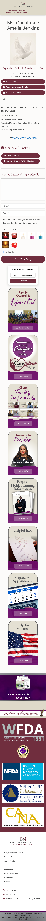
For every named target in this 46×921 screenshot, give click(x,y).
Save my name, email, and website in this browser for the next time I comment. (21, 221)
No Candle (9, 252)
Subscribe (23, 281)
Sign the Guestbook (13, 92)
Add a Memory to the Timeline (17, 87)
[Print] (4, 99)
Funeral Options (10, 857)
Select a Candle (10, 229)
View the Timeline (15, 156)
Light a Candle (11, 81)
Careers (7, 882)
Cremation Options (11, 861)
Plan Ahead (8, 869)
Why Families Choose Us (13, 853)
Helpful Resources (11, 874)
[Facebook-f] (21, 905)
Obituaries (8, 878)
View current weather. (24, 138)
